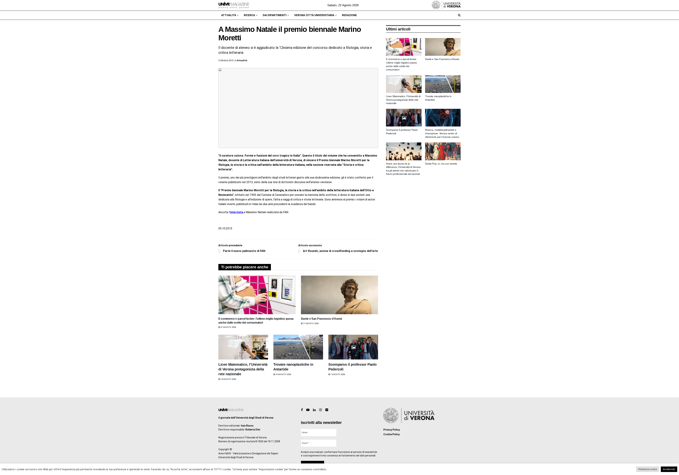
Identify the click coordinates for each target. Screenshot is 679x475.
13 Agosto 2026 (228, 379)
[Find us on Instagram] (320, 410)
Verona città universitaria (314, 15)
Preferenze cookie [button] (647, 469)
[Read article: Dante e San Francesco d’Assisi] (339, 295)
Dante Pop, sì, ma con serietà (441, 163)
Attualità (228, 15)
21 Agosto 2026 (228, 327)
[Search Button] (459, 15)
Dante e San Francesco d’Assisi (321, 318)
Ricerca (249, 15)
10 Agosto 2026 (283, 374)
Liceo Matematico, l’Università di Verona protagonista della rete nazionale (243, 369)
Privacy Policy (391, 429)
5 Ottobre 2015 (225, 60)
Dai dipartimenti (274, 15)
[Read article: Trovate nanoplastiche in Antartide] (298, 347)
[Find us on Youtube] (307, 410)
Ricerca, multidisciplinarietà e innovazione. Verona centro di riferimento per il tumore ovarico (442, 133)
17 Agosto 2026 (311, 323)
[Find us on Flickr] (326, 410)
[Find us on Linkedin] (314, 410)
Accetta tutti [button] (669, 469)
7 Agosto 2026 (337, 374)
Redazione (349, 15)
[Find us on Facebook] (302, 410)
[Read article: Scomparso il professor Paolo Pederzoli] (353, 347)
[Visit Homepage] (233, 5)
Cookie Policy (391, 434)
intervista (237, 212)
